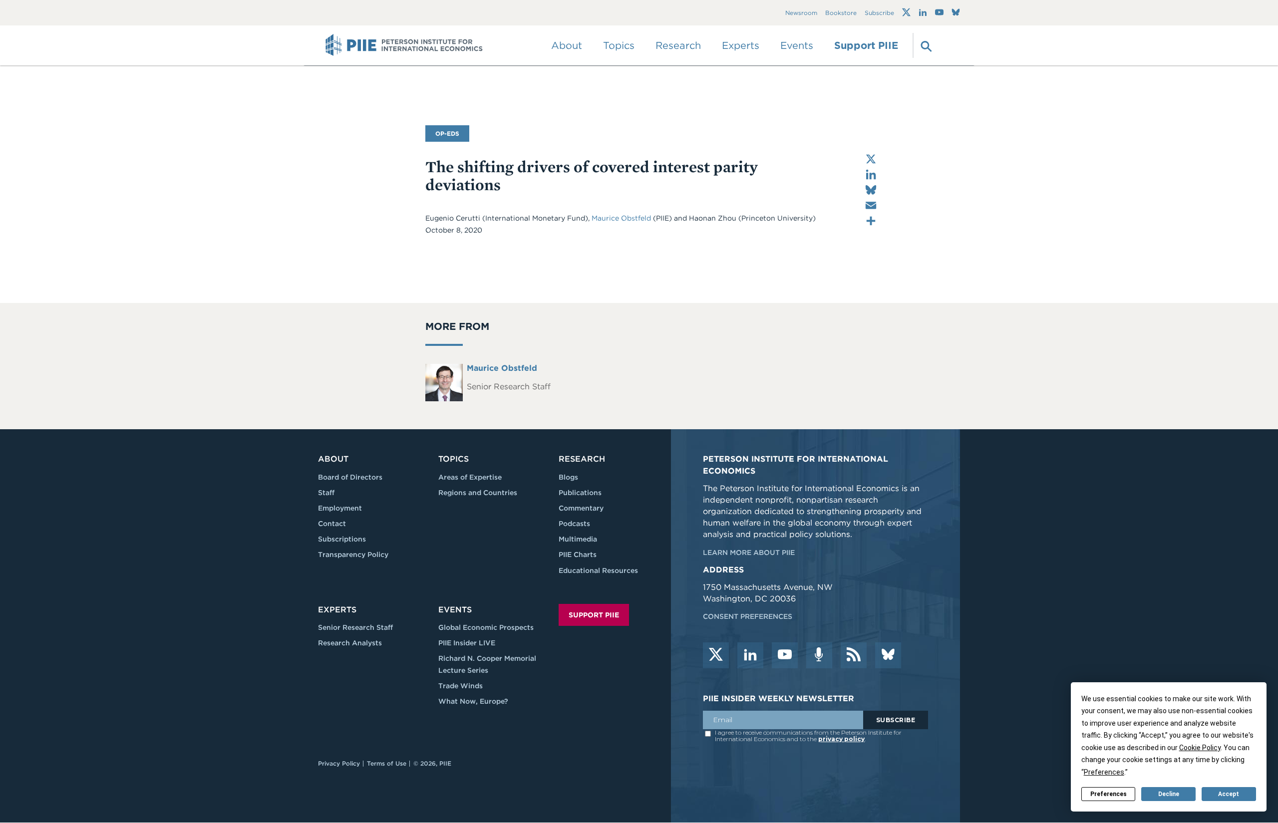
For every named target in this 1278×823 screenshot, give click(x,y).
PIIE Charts (578, 554)
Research (582, 459)
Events (796, 45)
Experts (337, 609)
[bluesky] (888, 655)
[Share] (871, 221)
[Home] (404, 45)
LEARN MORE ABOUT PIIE (749, 552)
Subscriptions (342, 539)
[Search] (925, 45)
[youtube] (785, 655)
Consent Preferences (747, 616)
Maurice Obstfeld (621, 218)
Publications (580, 493)
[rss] (854, 655)
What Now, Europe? (473, 701)
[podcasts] (819, 655)
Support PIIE (866, 45)
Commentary (581, 508)
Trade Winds (460, 686)
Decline (1168, 794)
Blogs (568, 477)
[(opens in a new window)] (906, 12)
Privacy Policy (339, 763)
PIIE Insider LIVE (466, 643)
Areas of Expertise (470, 477)
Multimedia (578, 539)
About (333, 459)
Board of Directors (350, 477)
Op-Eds (447, 133)
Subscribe (879, 12)
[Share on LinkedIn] (871, 174)
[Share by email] (871, 205)
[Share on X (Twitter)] (871, 159)
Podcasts (574, 524)
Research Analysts (350, 643)
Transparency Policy (353, 554)
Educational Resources (598, 570)
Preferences (1108, 794)
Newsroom (801, 12)
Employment (340, 508)
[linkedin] (750, 655)
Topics (453, 459)
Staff (326, 493)
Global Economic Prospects (486, 627)
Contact (332, 524)
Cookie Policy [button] (1200, 748)
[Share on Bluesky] (871, 190)
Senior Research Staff (355, 627)
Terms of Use (386, 763)
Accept (1228, 794)
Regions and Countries (477, 493)
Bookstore (841, 12)
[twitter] (716, 655)
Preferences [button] (1104, 772)
